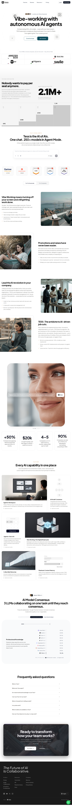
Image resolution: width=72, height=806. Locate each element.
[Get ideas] (18, 156)
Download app (30, 38)
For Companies (43, 183)
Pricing (47, 2)
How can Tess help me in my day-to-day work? (24, 714)
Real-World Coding (48, 617)
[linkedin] (4, 793)
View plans (42, 748)
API (15, 782)
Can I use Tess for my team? (19, 696)
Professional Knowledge (36, 617)
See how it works (8, 508)
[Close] (68, 790)
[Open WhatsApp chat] (68, 802)
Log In (60, 2)
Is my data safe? (16, 705)
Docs (16, 787)
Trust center (17, 780)
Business (32, 2)
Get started (66, 2)
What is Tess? (15, 684)
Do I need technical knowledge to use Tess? (23, 692)
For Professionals (30, 183)
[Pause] (50, 624)
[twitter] (9, 793)
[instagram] (12, 793)
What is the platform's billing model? (21, 701)
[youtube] (7, 793)
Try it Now (29, 748)
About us (28, 780)
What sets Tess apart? (18, 688)
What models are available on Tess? (21, 709)
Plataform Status (19, 784)
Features (25, 2)
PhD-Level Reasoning (24, 617)
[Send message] (56, 156)
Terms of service (29, 782)
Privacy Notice (29, 784)
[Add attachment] (15, 156)
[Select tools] (20, 156)
